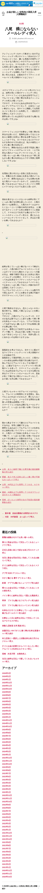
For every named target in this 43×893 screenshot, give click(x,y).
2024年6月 (6, 739)
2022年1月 (6, 830)
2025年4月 (6, 708)
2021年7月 (6, 848)
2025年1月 (6, 717)
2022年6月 (6, 814)
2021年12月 (7, 833)
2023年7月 (6, 773)
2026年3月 (6, 673)
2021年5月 (6, 855)
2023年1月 (6, 792)
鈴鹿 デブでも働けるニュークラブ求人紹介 (20, 583)
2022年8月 (6, 808)
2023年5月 (6, 780)
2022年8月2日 (23, 42)
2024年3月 (6, 748)
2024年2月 (6, 751)
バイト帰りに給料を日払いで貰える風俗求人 (20, 596)
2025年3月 (6, 711)
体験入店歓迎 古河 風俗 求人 (14, 626)
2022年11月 (7, 798)
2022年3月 (6, 823)
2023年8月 (6, 770)
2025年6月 (6, 701)
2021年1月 (6, 867)
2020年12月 (7, 870)
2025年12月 (7, 683)
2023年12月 (7, 758)
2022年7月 (6, 811)
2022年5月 (6, 817)
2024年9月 (6, 730)
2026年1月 (6, 679)
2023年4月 (6, 783)
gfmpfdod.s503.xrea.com (25, 38)
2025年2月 (6, 714)
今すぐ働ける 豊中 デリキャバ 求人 (16, 578)
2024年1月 (6, 755)
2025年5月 (6, 704)
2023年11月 (7, 761)
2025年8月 (6, 695)
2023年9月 (6, 767)
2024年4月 (6, 745)
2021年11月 (7, 836)
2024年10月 (7, 726)
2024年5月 (6, 742)
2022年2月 (6, 827)
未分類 (21, 23)
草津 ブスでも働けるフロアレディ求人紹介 (20, 600)
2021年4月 (6, 858)
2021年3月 (6, 861)
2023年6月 (6, 776)
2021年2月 (6, 864)
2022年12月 (7, 795)
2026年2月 (6, 676)
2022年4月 (6, 820)
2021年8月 (6, 845)
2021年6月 (6, 852)
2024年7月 (6, 736)
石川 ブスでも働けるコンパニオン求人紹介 (20, 605)
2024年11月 (7, 723)
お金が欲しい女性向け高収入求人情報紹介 (22, 13)
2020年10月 (7, 877)
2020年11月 (7, 874)
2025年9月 (6, 692)
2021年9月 (6, 842)
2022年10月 (7, 802)
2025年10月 (7, 689)
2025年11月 (7, 686)
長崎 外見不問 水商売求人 (14, 654)
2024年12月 (7, 720)
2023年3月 (6, 786)
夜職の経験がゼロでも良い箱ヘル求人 (18, 537)
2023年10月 (7, 764)
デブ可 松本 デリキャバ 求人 (14, 573)
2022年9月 (6, 805)
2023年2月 (6, 789)
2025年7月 (6, 698)
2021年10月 (7, 839)
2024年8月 (6, 733)
